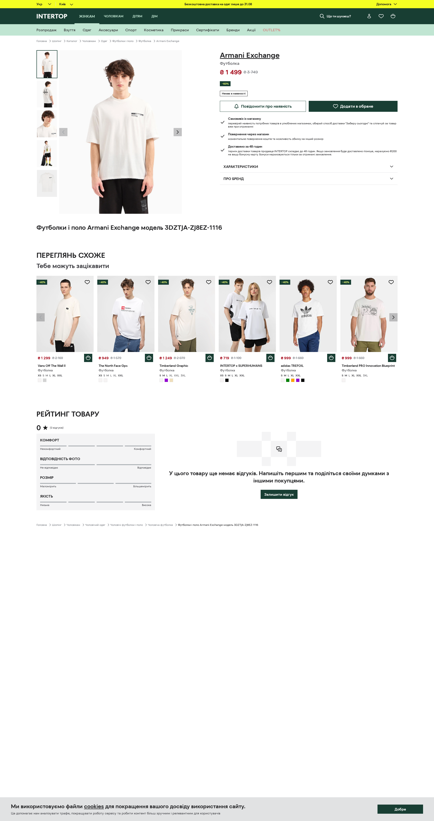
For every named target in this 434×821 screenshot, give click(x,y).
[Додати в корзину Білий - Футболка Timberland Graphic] (209, 358)
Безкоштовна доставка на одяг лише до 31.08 (218, 4)
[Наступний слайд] (178, 132)
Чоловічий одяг (95, 525)
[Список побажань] (381, 16)
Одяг (104, 41)
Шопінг (57, 41)
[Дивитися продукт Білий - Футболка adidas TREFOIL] (308, 314)
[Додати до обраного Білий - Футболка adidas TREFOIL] (330, 282)
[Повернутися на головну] (51, 16)
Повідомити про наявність (266, 106)
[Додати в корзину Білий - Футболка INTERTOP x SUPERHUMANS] (270, 358)
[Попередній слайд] (63, 132)
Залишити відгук (279, 494)
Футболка (145, 41)
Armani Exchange (167, 41)
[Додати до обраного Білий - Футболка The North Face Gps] (148, 282)
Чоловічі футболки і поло (126, 525)
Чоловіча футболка (160, 525)
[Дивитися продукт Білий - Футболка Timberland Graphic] (186, 314)
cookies (94, 806)
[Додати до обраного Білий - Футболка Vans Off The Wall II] (87, 282)
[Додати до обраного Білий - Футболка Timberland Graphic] (208, 282)
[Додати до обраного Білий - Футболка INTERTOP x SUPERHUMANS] (269, 282)
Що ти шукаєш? (339, 16)
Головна (41, 41)
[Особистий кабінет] (369, 16)
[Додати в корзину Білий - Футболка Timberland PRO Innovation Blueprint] (392, 358)
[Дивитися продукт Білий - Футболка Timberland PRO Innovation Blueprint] (369, 314)
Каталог (72, 41)
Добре (400, 809)
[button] (63, 132)
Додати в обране (356, 106)
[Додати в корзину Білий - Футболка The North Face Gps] (149, 358)
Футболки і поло (123, 41)
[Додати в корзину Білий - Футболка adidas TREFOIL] (331, 358)
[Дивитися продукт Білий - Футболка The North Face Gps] (125, 314)
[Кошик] (393, 16)
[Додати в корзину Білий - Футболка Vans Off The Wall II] (88, 358)
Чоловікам (89, 41)
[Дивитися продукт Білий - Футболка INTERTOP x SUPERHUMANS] (247, 314)
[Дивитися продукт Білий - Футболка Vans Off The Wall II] (65, 314)
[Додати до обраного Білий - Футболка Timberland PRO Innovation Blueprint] (391, 282)
